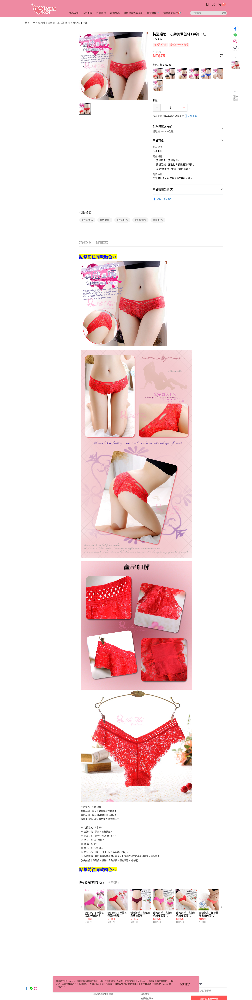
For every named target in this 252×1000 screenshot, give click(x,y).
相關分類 (85, 212)
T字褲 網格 (140, 220)
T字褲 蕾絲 (87, 220)
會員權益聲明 (147, 998)
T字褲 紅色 (122, 220)
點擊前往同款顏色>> (98, 257)
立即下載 (192, 116)
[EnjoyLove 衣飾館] (44, 9)
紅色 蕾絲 (105, 220)
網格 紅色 (158, 220)
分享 (159, 199)
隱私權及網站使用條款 (103, 994)
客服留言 (145, 994)
